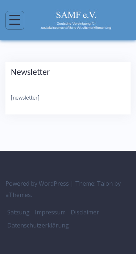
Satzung (18, 212)
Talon (105, 184)
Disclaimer (85, 212)
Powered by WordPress (37, 184)
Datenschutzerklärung (38, 225)
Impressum (50, 212)
